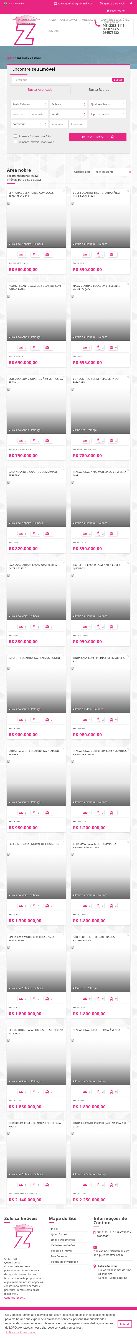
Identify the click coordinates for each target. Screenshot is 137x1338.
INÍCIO (52, 19)
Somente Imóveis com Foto (34, 136)
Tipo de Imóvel (100, 114)
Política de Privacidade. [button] (21, 1332)
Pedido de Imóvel (61, 1250)
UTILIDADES (89, 19)
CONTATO (53, 30)
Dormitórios (19, 124)
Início (54, 1228)
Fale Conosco (58, 1256)
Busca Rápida (99, 89)
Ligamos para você (113, 3)
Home (10, 57)
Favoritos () (117, 10)
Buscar (118, 79)
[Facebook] (131, 3)
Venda (55, 114)
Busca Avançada (40, 89)
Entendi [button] (125, 1324)
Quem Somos (58, 1234)
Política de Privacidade (64, 1261)
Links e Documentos (62, 1239)
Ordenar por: (82, 171)
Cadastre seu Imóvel (62, 1245)
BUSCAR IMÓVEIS (96, 137)
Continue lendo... (14, 1297)
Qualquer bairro (100, 104)
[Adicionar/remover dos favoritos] (63, 191)
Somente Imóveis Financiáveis (36, 142)
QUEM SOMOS (69, 19)
